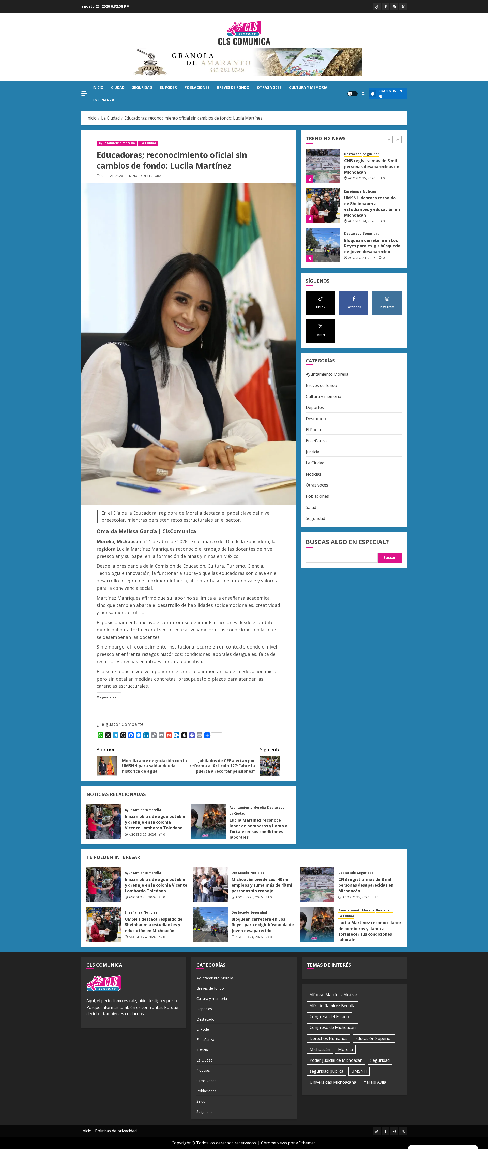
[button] (363, 94)
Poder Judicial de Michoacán (336, 1060)
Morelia (345, 1049)
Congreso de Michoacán (333, 1027)
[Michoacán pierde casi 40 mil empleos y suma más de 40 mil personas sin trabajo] (210, 884)
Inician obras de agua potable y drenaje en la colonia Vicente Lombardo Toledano (155, 822)
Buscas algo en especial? (347, 541)
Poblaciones (197, 87)
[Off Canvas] (84, 93)
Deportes (315, 407)
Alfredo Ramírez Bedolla (332, 1005)
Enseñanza (103, 99)
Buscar (389, 557)
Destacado (276, 808)
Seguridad (142, 87)
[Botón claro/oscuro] (352, 93)
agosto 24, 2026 (361, 221)
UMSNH (359, 1071)
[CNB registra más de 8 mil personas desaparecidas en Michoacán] (323, 166)
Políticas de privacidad (116, 1131)
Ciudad (118, 87)
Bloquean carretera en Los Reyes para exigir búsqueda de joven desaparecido (372, 246)
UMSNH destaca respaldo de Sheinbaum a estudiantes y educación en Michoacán (372, 206)
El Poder (168, 87)
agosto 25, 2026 (142, 835)
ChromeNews (274, 1143)
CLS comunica (244, 41)
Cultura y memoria (308, 87)
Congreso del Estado (329, 1016)
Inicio (98, 87)
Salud (311, 507)
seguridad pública (326, 1071)
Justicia (312, 451)
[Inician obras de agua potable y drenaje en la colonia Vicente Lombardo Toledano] (103, 821)
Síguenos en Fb (390, 93)
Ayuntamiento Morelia (117, 143)
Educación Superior (373, 1038)
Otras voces (269, 87)
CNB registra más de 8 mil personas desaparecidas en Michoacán (371, 166)
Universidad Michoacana (333, 1082)
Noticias (370, 191)
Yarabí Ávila (375, 1082)
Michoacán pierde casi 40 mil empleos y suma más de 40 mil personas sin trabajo (263, 885)
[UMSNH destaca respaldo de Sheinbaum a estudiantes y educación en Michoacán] (323, 205)
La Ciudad (148, 143)
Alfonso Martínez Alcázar (333, 994)
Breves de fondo (233, 87)
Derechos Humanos (328, 1038)
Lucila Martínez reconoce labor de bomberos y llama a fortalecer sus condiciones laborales (258, 828)
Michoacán (320, 1049)
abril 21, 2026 (112, 176)
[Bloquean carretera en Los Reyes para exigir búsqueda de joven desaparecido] (323, 245)
